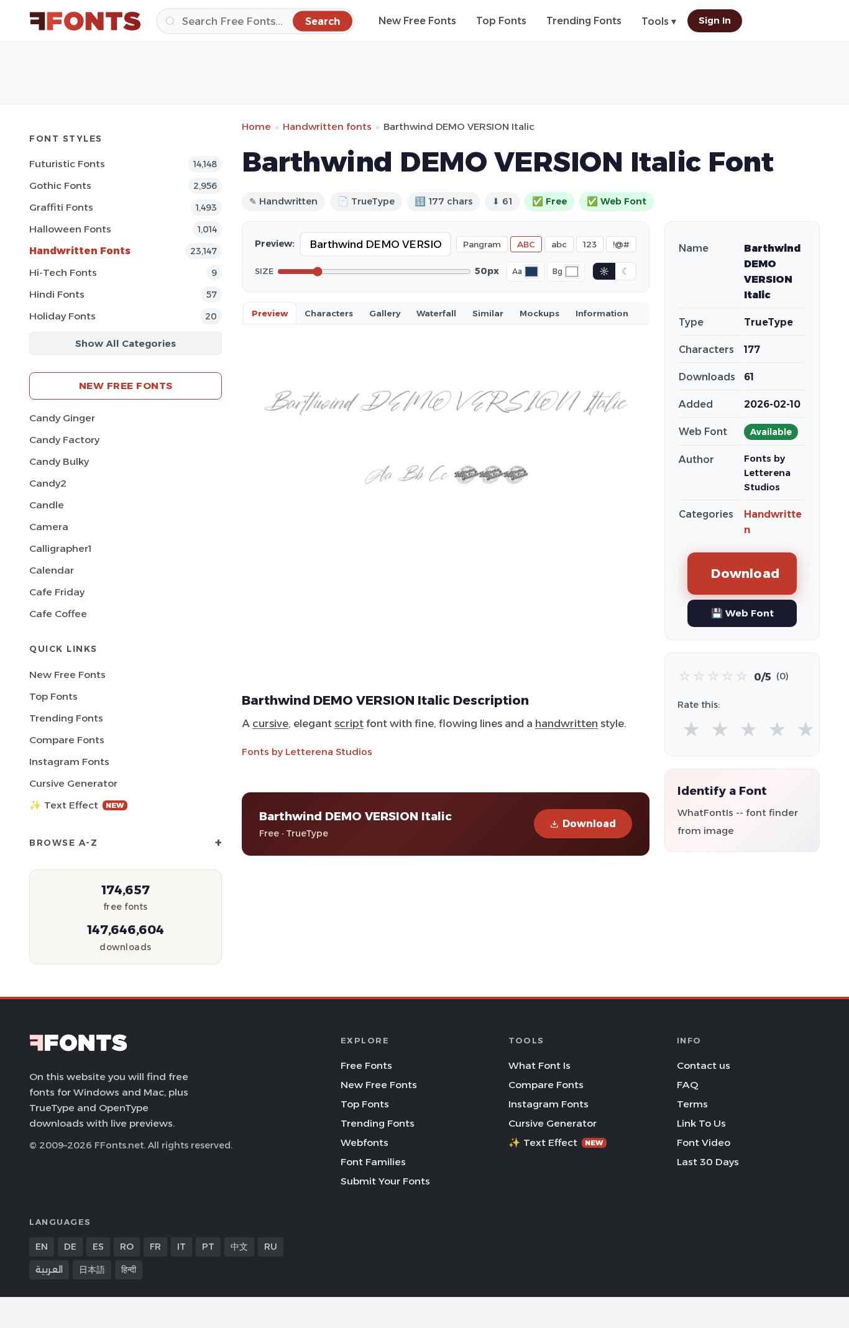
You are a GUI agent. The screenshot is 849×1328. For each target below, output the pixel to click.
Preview (270, 313)
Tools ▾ (658, 21)
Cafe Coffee (58, 614)
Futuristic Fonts (67, 164)
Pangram (482, 244)
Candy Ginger (62, 418)
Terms (692, 1104)
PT (208, 1246)
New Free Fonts (417, 21)
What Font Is (539, 1065)
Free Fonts (366, 1065)
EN (41, 1246)
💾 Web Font (742, 613)
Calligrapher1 (60, 548)
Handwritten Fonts (80, 251)
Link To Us (701, 1123)
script (349, 723)
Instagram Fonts (69, 761)
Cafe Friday (57, 592)
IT (181, 1246)
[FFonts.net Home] (85, 21)
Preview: (275, 243)
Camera (48, 527)
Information (602, 313)
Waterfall (436, 313)
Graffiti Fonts (61, 207)
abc (559, 244)
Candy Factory (64, 440)
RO (127, 1246)
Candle (46, 505)
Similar (487, 313)
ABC (526, 244)
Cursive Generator (73, 783)
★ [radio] (691, 730)
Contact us (703, 1065)
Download (589, 824)
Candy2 (48, 483)
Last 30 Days (708, 1162)
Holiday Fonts (62, 316)
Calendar (51, 570)
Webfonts (364, 1142)
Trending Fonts (584, 21)
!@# (621, 244)
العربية (49, 1269)
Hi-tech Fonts (63, 272)
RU (270, 1246)
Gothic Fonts (60, 185)
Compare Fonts (66, 740)
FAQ (687, 1085)
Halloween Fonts (70, 229)
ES (98, 1246)
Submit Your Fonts (385, 1181)
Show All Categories (125, 343)
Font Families (373, 1162)
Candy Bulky (59, 461)
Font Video (703, 1142)
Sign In (715, 20)
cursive (270, 723)
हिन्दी (128, 1269)
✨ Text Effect (76, 805)
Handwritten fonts (327, 126)
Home (256, 126)
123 (590, 244)
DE (70, 1246)
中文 (239, 1246)
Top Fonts (501, 21)
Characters (329, 313)
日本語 (92, 1269)
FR (155, 1246)
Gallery (384, 313)
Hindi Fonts (57, 294)
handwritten (566, 723)
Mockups (539, 313)
